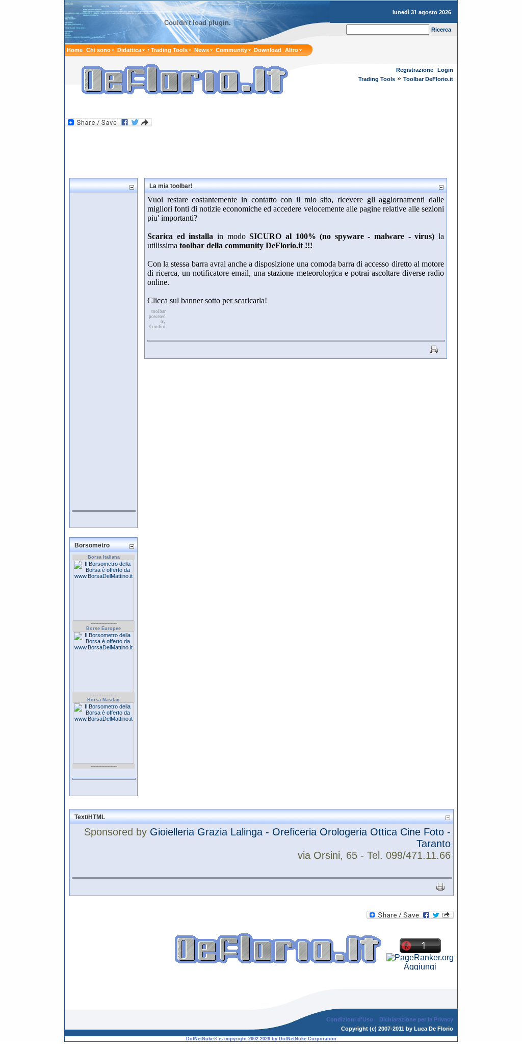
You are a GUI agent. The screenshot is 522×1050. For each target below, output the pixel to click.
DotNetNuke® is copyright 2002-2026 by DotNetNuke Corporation (261, 1038)
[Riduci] (131, 186)
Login (445, 70)
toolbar (158, 311)
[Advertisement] (184, 109)
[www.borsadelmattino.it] (103, 619)
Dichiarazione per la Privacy (416, 1019)
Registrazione (414, 70)
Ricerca (441, 30)
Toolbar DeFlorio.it (428, 79)
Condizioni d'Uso (349, 1019)
